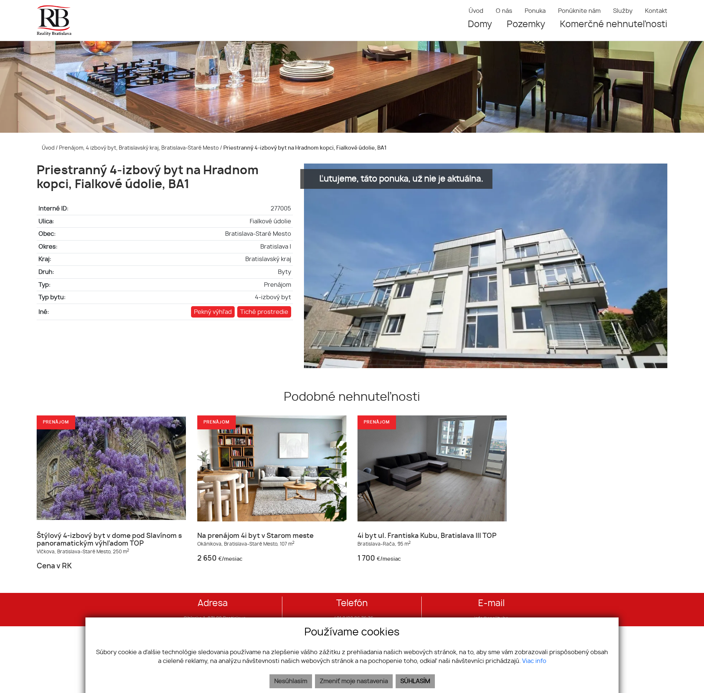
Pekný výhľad (213, 312)
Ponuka (535, 11)
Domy (480, 24)
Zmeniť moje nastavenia (354, 681)
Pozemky (526, 24)
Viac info (534, 661)
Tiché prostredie (264, 312)
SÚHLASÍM (415, 681)
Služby (622, 11)
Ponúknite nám (579, 11)
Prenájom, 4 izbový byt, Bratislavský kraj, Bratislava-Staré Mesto (139, 148)
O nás (504, 11)
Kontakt (656, 11)
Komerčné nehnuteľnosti (613, 24)
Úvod (476, 11)
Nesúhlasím (290, 681)
